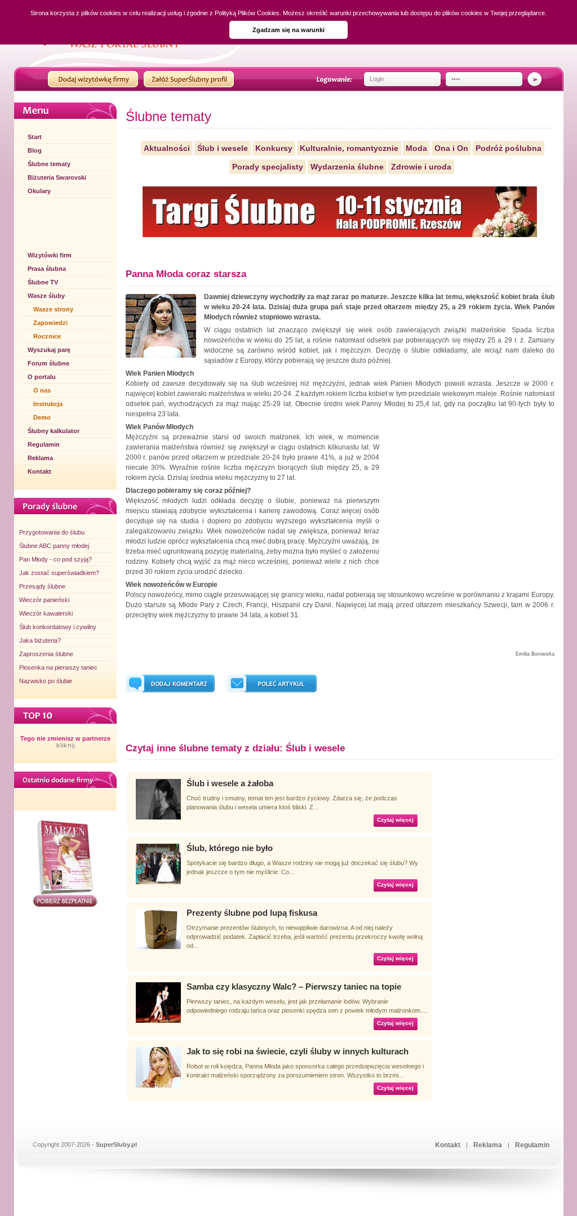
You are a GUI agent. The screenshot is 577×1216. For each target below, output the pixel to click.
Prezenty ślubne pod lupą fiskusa (252, 912)
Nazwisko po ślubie (45, 681)
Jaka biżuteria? (40, 640)
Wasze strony (53, 309)
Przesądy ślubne (42, 586)
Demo (42, 417)
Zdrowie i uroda (421, 166)
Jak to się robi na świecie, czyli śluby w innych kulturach (298, 1051)
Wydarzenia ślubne (347, 166)
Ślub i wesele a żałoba (230, 783)
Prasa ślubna (47, 268)
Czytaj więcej (395, 820)
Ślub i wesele (222, 148)
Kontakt (39, 471)
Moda (416, 148)
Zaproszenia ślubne (46, 654)
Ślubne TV (43, 282)
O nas (42, 390)
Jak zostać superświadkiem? (59, 572)
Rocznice (47, 336)
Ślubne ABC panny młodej (54, 545)
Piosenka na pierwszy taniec (58, 667)
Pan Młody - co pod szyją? (55, 559)
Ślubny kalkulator (53, 430)
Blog (35, 150)
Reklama (40, 458)
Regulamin (44, 444)
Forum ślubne (48, 363)
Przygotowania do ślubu (52, 532)
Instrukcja (48, 403)
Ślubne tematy (49, 164)
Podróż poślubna (509, 148)
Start (35, 136)
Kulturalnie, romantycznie (349, 148)
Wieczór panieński (44, 599)
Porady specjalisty (267, 166)
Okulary (39, 191)
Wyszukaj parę (49, 349)
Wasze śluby (46, 295)
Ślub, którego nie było (230, 848)
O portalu (42, 376)
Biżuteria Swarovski (57, 177)
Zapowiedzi (50, 322)
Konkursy (273, 148)
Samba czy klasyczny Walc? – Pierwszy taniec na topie (294, 986)
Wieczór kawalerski (46, 613)
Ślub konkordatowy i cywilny (57, 626)
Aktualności (167, 148)
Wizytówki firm (50, 255)
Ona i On (451, 148)
